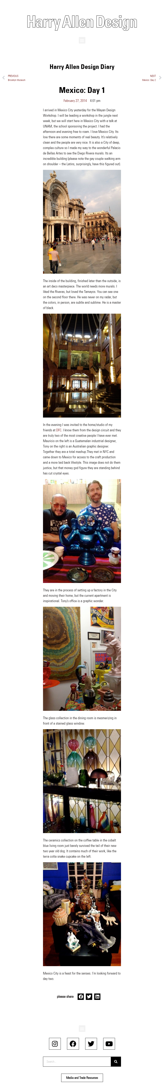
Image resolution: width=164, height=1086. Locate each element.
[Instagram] (55, 1044)
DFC (58, 430)
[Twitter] (91, 1044)
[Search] (116, 1061)
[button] (82, 40)
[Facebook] (73, 1044)
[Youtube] (109, 1044)
